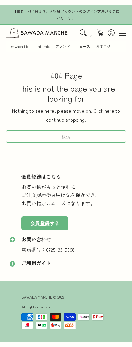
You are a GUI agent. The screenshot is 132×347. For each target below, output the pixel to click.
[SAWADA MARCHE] (37, 33)
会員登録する (45, 223)
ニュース (83, 46)
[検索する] (83, 33)
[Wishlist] (91, 33)
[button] (100, 33)
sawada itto (20, 46)
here (109, 110)
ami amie (42, 46)
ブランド (62, 46)
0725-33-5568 (60, 249)
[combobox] (66, 136)
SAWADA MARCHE (36, 296)
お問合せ (103, 46)
